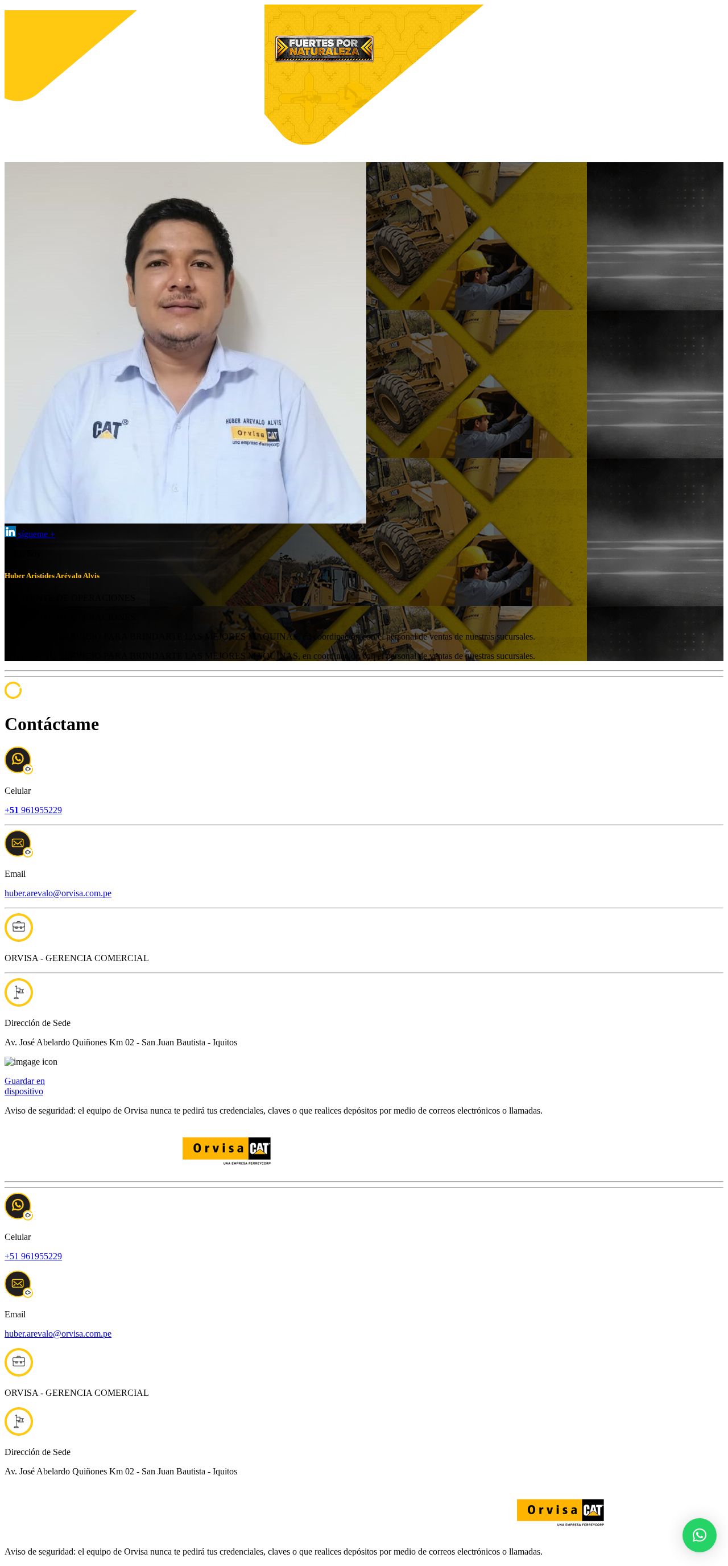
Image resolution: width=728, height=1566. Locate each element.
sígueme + (35, 534)
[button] (699, 1535)
